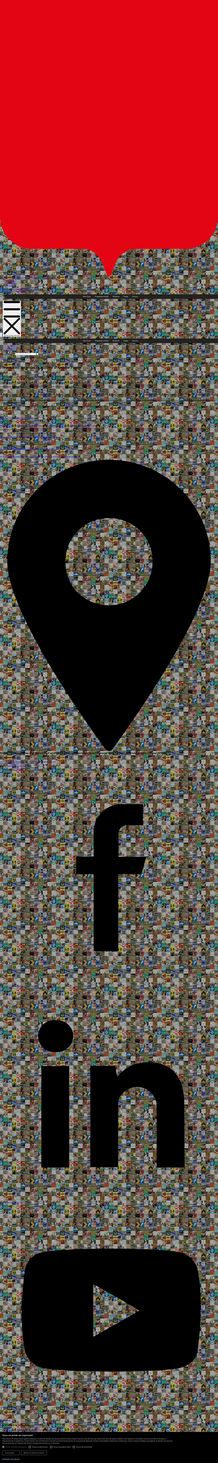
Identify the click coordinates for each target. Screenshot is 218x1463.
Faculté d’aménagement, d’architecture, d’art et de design (32, 278)
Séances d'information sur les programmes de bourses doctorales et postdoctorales (29, 437)
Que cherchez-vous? (7, 354)
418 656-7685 (14, 764)
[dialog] (109, 1447)
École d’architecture (12, 1432)
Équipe (126, 296)
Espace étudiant (10, 281)
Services (135, 296)
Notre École (87, 296)
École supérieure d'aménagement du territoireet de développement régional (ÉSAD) (16, 290)
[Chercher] (1, 335)
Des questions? (5, 1420)
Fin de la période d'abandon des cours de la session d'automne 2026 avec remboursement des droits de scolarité (39, 456)
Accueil (3, 358)
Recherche (116, 296)
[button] (11, 1459)
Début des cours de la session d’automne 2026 (16, 418)
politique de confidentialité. (51, 1443)
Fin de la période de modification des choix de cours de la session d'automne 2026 (29, 449)
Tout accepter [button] (9, 1453)
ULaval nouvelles (11, 283)
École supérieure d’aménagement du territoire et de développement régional (31, 1430)
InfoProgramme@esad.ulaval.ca (18, 766)
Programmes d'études (102, 296)
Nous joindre (9, 285)
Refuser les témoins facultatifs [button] (34, 1453)
